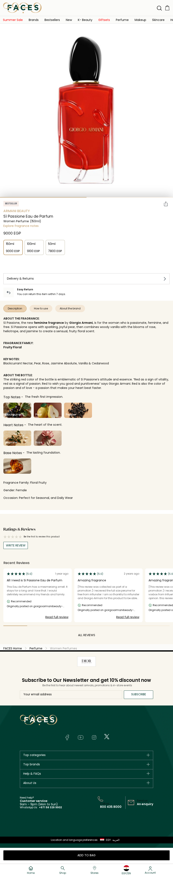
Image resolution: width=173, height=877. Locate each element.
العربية (115, 840)
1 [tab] (43, 197)
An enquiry (145, 804)
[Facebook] (67, 737)
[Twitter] (106, 736)
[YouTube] (80, 737)
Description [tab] (15, 308)
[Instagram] (94, 737)
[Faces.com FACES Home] (22, 8)
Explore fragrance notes (21, 226)
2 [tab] (129, 197)
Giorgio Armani (81, 323)
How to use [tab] (41, 308)
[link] (13, 19)
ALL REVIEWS (86, 635)
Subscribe (138, 694)
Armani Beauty (16, 211)
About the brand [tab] (70, 308)
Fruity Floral (12, 347)
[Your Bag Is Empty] (167, 8)
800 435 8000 (111, 807)
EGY (108, 840)
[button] (69, 19)
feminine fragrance (49, 323)
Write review (16, 545)
